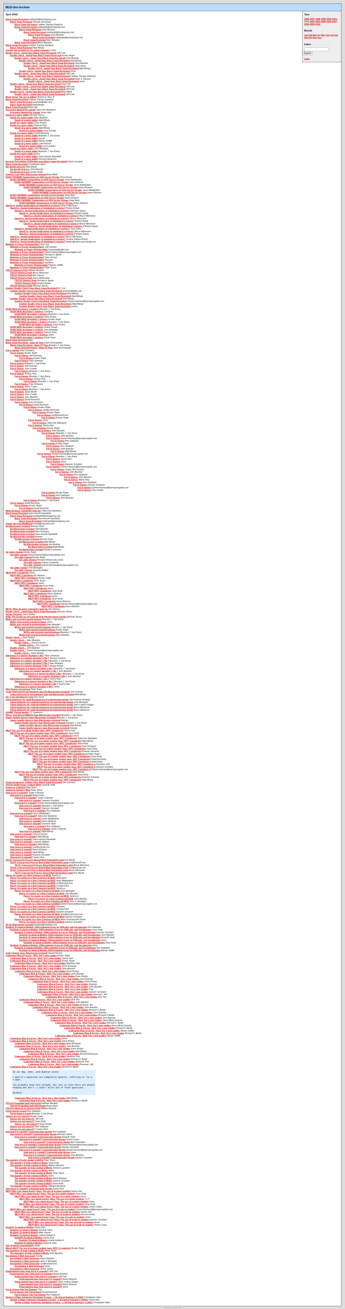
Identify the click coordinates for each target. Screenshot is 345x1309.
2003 (312, 21)
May (323, 35)
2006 (329, 21)
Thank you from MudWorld (19, 523)
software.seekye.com (172, 1308)
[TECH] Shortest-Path (17, 270)
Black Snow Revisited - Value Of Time (25, 342)
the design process (15, 167)
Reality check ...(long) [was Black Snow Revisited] (31, 53)
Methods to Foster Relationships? (23, 244)
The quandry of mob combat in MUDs (24, 1160)
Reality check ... (14, 637)
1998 (317, 19)
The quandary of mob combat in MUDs (25, 1251)
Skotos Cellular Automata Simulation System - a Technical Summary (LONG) (45, 1297)
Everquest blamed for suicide (21, 110)
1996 (306, 19)
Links (307, 59)
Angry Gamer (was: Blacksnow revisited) (27, 953)
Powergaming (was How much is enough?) (27, 1271)
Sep (306, 37)
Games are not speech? (18, 1116)
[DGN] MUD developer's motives (22, 309)
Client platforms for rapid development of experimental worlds (37, 699)
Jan (306, 35)
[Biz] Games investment (18, 689)
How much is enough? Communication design (29, 1132)
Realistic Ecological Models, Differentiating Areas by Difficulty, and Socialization (46, 927)
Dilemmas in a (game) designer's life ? (25, 655)
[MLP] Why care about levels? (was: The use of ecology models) (38, 1191)
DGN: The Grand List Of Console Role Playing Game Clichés (36, 617)
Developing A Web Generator (20, 1256)
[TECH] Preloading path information (24, 1103)
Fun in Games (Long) (16, 1111)
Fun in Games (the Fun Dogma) (21, 1289)
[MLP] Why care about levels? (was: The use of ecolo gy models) (43, 1209)
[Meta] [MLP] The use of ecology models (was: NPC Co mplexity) (38, 1248)
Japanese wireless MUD (18, 790)
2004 (317, 21)
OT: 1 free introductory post (20, 697)
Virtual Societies (14, 614)
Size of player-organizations (20, 1245)
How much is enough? (17, 793)
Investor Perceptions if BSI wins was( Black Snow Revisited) (36, 161)
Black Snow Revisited (17, 19)
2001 (334, 19)
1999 (323, 19)
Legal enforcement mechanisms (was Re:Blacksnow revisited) (38, 692)
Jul (331, 35)
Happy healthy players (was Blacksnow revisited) (31, 717)
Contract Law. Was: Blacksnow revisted (26, 174)
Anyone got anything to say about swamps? (28, 50)
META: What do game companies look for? (27, 609)
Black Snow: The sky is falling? (21, 97)
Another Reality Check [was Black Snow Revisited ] (41, 301)
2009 (312, 24)
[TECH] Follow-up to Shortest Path (23, 1108)
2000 (329, 19)
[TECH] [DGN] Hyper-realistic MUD (23, 785)
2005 (323, 21)
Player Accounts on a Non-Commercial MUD (28, 875)
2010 (317, 24)
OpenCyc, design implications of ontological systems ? (56, 226)
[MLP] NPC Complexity (17, 573)
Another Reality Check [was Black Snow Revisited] (32, 288)
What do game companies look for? (24, 511)
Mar (315, 35)
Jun (328, 35)
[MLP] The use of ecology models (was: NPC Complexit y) (57, 754)
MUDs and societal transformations (24, 619)
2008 (306, 24)
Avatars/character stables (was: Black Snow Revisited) (34, 782)
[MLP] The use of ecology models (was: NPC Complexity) (35, 730)
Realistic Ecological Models (20, 1227)
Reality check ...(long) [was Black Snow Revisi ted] (35, 55)
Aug (336, 35)
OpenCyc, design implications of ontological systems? (33, 205)
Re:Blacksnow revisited (18, 526)
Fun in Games (13, 350)
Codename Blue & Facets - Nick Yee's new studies (31, 955)
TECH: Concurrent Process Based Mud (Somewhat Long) (35, 860)
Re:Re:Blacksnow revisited (20, 924)
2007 (334, 21)
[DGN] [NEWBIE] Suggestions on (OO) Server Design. (33, 177)
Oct (310, 37)
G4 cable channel (14, 552)
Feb (310, 35)
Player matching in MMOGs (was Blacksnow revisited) (33, 715)
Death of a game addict (17, 115)
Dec (320, 37)
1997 (312, 19)
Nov (315, 37)
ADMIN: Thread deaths (17, 712)
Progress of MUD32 (16, 787)
